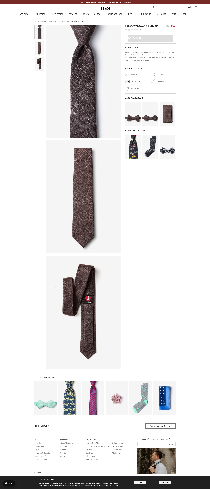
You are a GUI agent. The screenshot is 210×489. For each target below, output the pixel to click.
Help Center (39, 443)
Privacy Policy (98, 485)
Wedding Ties (117, 446)
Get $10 (63, 456)
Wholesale (116, 453)
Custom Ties (117, 450)
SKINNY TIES (45, 21)
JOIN (171, 444)
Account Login (178, 7)
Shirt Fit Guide (92, 450)
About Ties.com (66, 443)
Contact (63, 450)
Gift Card (64, 453)
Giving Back (91, 456)
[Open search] (154, 7)
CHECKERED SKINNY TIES (75, 21)
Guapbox (63, 446)
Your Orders (39, 446)
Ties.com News (92, 459)
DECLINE (165, 482)
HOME (37, 21)
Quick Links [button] (91, 439)
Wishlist (189, 7)
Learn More (127, 2)
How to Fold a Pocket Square (97, 446)
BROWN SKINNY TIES (58, 21)
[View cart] (196, 7)
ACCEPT (140, 482)
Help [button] (36, 439)
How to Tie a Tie (92, 443)
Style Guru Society (119, 443)
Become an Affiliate (42, 456)
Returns (37, 450)
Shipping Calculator (42, 453)
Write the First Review (160, 426)
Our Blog (89, 453)
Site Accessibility (41, 459)
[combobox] (163, 7)
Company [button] (64, 439)
